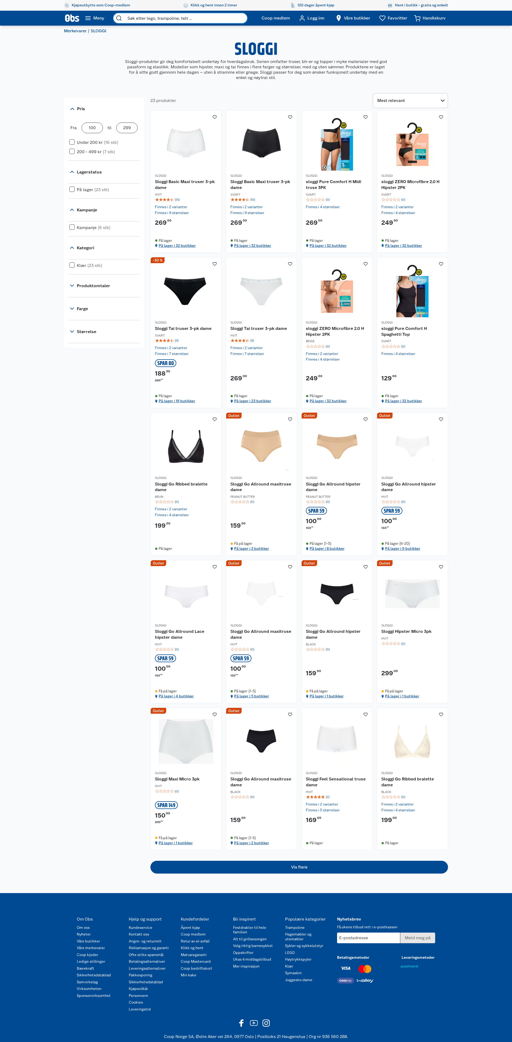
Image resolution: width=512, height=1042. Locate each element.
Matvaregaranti (194, 955)
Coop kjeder (87, 955)
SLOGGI (160, 175)
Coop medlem (193, 934)
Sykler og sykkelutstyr (304, 946)
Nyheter (84, 934)
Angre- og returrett (145, 941)
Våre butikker (88, 941)
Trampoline (295, 927)
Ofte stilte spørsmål (146, 955)
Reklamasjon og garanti (149, 948)
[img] (186, 200)
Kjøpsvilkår (138, 988)
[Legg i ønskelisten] (214, 117)
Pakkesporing (140, 975)
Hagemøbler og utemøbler (298, 936)
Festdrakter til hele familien (249, 929)
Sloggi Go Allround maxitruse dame (260, 486)
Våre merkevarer (91, 948)
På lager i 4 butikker (176, 696)
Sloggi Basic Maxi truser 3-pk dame (185, 184)
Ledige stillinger (91, 961)
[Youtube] (254, 1023)
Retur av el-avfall (195, 941)
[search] (119, 18)
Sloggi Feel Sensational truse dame (336, 781)
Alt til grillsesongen (250, 939)
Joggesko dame (298, 980)
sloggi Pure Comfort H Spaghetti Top (404, 331)
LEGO (290, 952)
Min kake (188, 975)
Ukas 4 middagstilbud (252, 959)
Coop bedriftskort (196, 968)
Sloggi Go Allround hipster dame (333, 486)
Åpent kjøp (190, 927)
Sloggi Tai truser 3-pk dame (183, 328)
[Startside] (72, 18)
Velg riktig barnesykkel (253, 946)
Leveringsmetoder (418, 957)
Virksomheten (89, 988)
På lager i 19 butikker (177, 401)
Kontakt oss (139, 934)
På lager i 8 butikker (327, 548)
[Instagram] (266, 1023)
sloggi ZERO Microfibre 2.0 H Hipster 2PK (410, 184)
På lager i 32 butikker (177, 245)
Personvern (138, 995)
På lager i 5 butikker (251, 696)
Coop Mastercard (196, 961)
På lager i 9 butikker (402, 548)
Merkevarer (75, 30)
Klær (289, 966)
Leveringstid (140, 1009)
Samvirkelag (87, 982)
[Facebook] (242, 1023)
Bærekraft (85, 968)
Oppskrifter (243, 952)
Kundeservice (140, 927)
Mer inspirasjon (246, 966)
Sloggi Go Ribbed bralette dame (181, 486)
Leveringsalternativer (147, 968)
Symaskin (293, 973)
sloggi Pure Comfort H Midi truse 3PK (333, 184)
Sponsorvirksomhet (94, 995)
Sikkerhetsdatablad (94, 975)
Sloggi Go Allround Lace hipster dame (179, 634)
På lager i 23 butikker (252, 401)
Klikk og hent (192, 948)
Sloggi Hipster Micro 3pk (406, 631)
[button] (299, 867)
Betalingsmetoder (353, 957)
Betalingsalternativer (147, 961)
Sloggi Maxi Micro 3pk (177, 779)
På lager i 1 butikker (327, 696)
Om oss (83, 927)
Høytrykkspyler (298, 959)
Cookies (136, 1002)
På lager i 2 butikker (251, 548)
